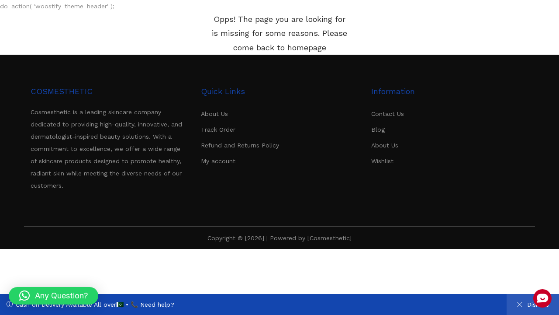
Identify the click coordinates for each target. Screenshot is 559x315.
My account (218, 161)
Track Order (218, 129)
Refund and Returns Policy (240, 145)
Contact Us (387, 113)
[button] (53, 295)
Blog (378, 129)
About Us (214, 113)
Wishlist (382, 161)
